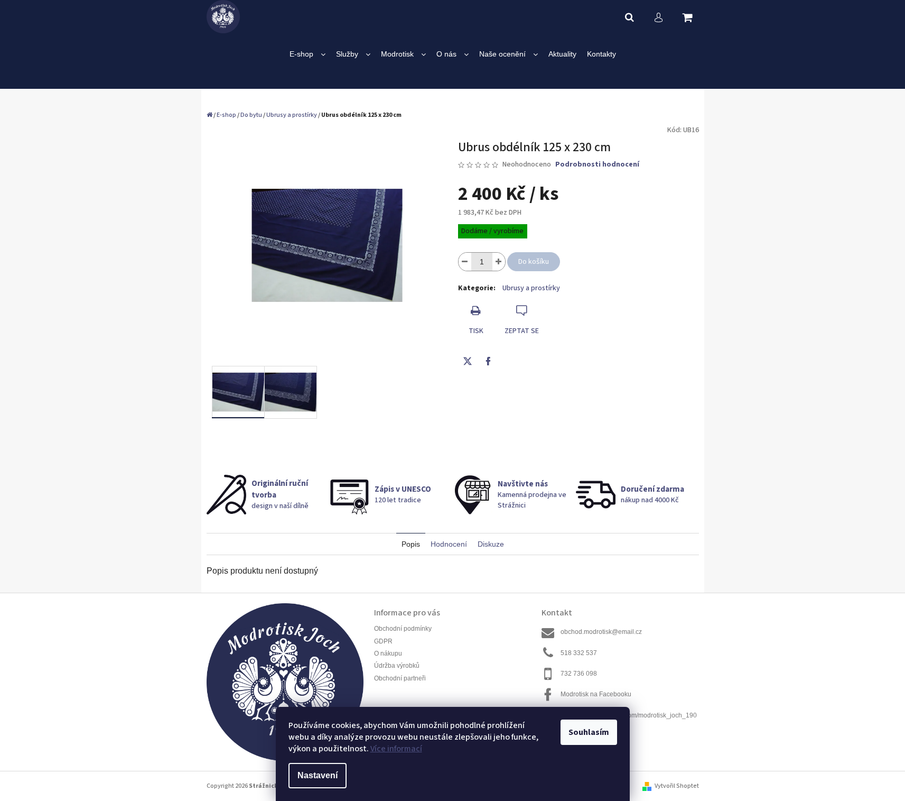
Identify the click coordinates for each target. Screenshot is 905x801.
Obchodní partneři (400, 678)
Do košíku (533, 261)
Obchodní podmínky (403, 628)
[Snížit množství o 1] (465, 262)
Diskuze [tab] (491, 544)
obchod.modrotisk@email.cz (601, 632)
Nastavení (317, 775)
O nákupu (388, 653)
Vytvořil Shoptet (677, 785)
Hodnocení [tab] (449, 544)
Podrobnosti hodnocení (597, 165)
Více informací (396, 748)
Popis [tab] (411, 544)
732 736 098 (579, 673)
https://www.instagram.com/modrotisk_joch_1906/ (629, 720)
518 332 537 (579, 653)
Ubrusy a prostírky (531, 288)
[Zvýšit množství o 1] (498, 262)
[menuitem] (307, 54)
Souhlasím (588, 732)
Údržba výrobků (396, 665)
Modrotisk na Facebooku (596, 694)
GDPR (383, 641)
